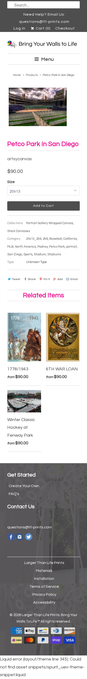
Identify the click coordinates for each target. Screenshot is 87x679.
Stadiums (54, 254)
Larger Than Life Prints (44, 563)
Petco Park (57, 246)
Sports (27, 254)
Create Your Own (24, 486)
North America (25, 246)
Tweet (16, 279)
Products (32, 75)
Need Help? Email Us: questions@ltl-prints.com (44, 15)
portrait (71, 246)
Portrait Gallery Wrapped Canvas (49, 223)
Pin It (47, 279)
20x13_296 (33, 238)
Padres (42, 246)
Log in (19, 28)
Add (60, 279)
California (70, 238)
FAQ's (14, 494)
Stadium (40, 254)
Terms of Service (44, 586)
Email (74, 279)
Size (11, 182)
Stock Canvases (18, 231)
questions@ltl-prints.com (29, 527)
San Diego (14, 254)
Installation (44, 579)
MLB (10, 246)
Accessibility (44, 602)
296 (45, 238)
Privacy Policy (44, 594)
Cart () (42, 28)
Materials (44, 571)
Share (32, 279)
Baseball (55, 238)
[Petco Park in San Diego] (38, 107)
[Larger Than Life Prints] (43, 44)
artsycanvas (19, 159)
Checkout (65, 28)
